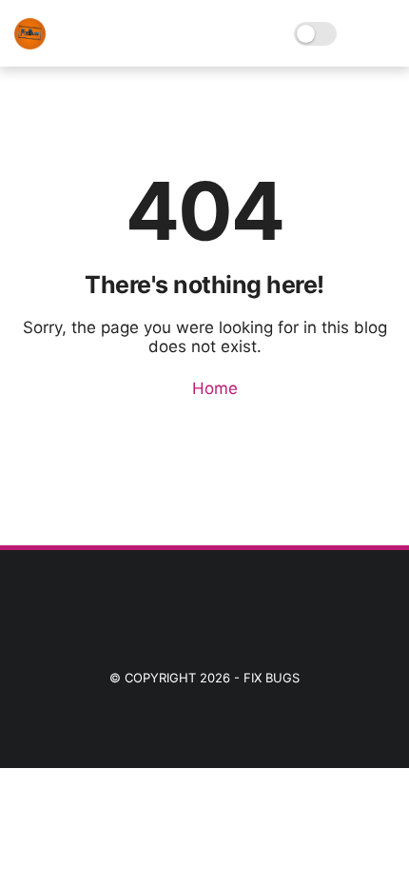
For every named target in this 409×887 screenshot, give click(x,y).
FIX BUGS (271, 677)
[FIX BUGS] (30, 43)
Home (212, 388)
